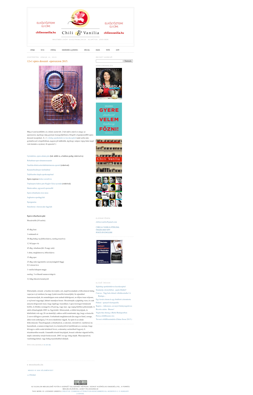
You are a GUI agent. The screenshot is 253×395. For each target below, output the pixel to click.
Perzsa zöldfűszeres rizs (105, 315)
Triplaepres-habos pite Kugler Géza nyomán (44, 184)
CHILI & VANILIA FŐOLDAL (107, 227)
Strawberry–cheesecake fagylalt (39, 207)
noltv (117, 50)
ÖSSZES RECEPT (103, 229)
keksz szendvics (45, 179)
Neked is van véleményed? (40, 370)
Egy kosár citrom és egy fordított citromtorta (113, 299)
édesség (87, 50)
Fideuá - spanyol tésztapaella (107, 302)
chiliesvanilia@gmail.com (106, 222)
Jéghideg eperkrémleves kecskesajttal (111, 286)
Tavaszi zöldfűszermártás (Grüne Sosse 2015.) (114, 319)
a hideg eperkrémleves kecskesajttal (62, 137)
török (108, 50)
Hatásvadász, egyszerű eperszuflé (40, 188)
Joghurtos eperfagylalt (36, 197)
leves (42, 50)
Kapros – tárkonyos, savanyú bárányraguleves (114, 306)
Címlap (32, 50)
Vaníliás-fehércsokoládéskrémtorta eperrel (43, 165)
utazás (98, 50)
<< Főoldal (31, 375)
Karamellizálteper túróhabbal (38, 170)
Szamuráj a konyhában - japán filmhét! (111, 289)
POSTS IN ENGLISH (104, 232)
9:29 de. (47, 345)
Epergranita (31, 202)
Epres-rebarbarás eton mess (37, 193)
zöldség (53, 50)
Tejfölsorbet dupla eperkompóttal (40, 174)
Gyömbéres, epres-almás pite (38, 156)
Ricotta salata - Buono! (105, 309)
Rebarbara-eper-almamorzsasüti (39, 160)
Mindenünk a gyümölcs (70, 50)
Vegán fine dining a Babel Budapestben (111, 312)
